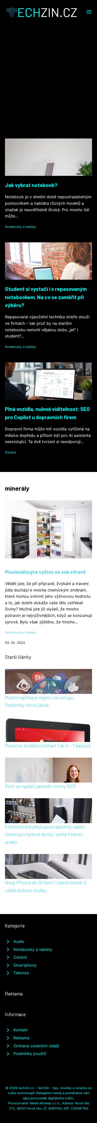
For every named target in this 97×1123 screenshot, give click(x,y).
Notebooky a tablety (20, 227)
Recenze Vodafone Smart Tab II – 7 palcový (48, 745)
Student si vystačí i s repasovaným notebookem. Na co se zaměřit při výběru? (46, 296)
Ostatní (10, 452)
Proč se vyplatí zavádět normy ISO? (40, 786)
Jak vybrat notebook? (31, 185)
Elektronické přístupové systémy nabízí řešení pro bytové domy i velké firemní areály (44, 834)
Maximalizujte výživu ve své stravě (45, 571)
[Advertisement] (48, 69)
